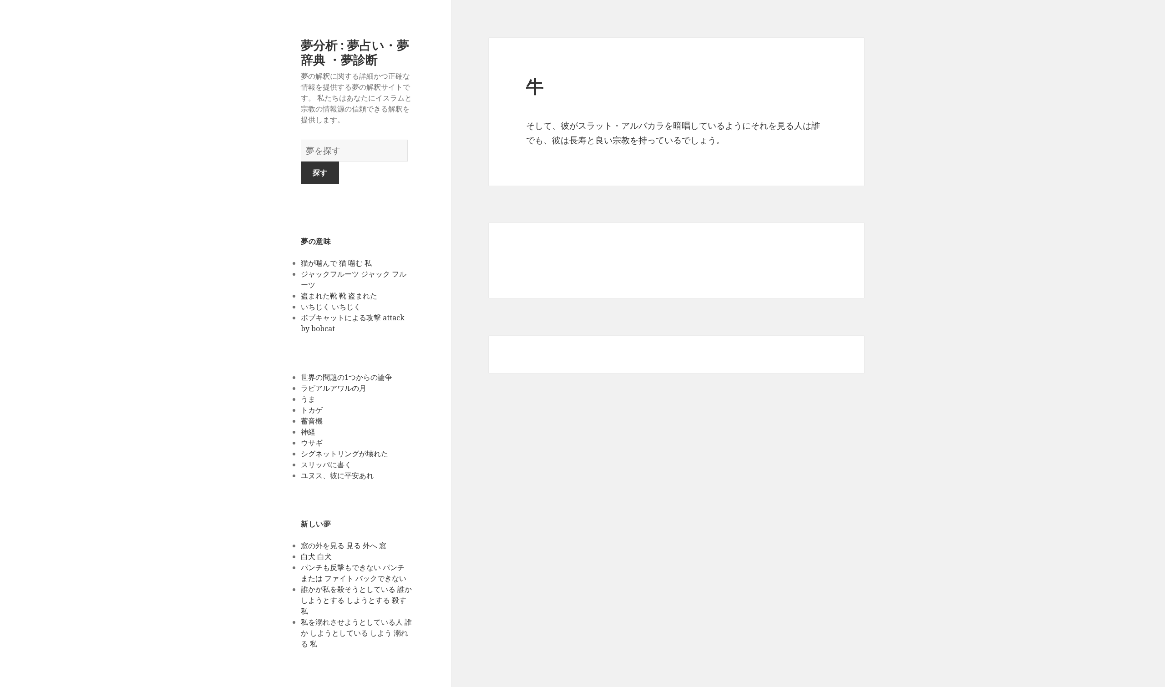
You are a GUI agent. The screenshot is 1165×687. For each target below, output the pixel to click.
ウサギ (312, 443)
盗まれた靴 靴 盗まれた (339, 296)
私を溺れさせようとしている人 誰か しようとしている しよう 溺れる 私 (356, 633)
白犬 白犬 (316, 556)
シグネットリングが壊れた (344, 454)
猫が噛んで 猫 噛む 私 (336, 263)
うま (308, 399)
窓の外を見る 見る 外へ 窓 (343, 546)
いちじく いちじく (331, 307)
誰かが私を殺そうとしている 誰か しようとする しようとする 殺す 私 (356, 600)
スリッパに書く (326, 465)
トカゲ (312, 410)
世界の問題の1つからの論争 (346, 377)
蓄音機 (312, 421)
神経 (308, 432)
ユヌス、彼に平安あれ (337, 475)
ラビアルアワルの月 (333, 388)
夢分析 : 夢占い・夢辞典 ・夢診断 (355, 52)
